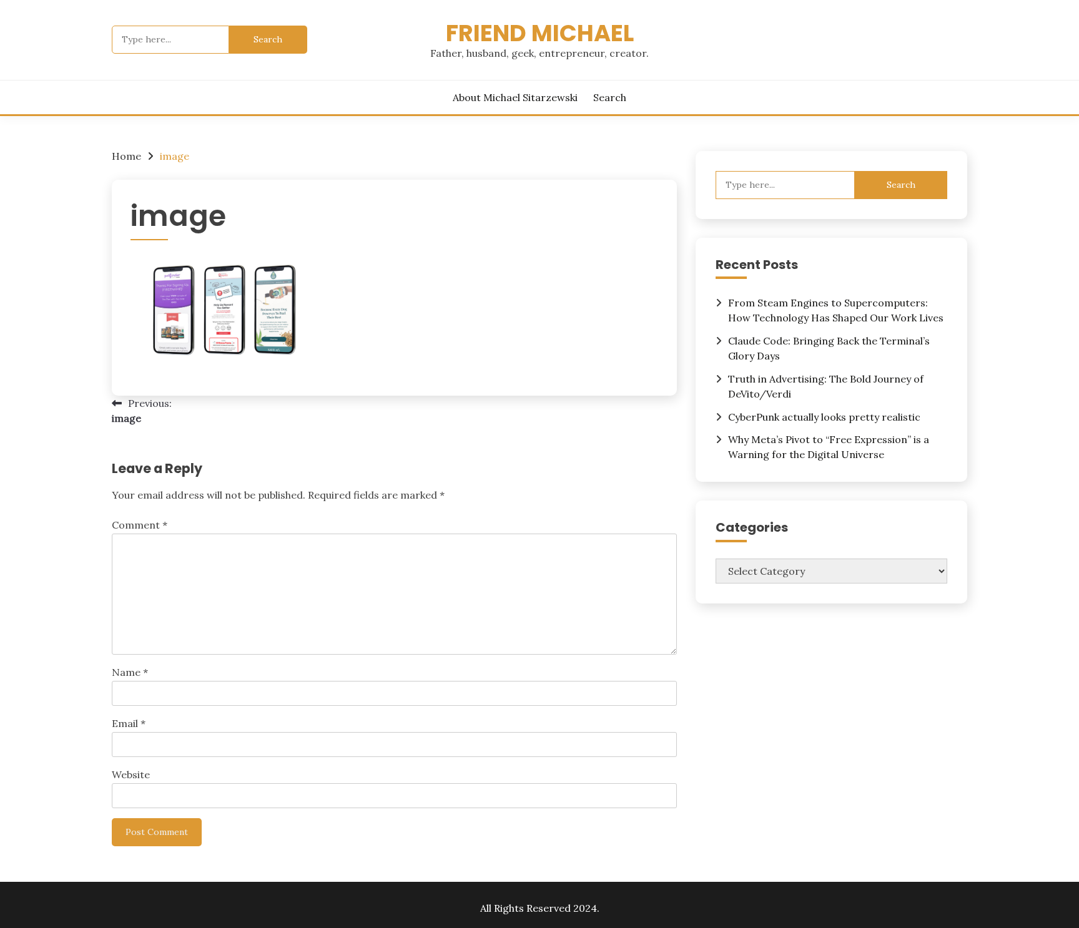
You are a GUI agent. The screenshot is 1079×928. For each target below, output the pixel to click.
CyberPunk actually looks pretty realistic (824, 417)
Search (609, 97)
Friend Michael (540, 33)
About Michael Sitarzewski (515, 97)
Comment (139, 525)
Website (131, 774)
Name (130, 672)
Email (128, 723)
